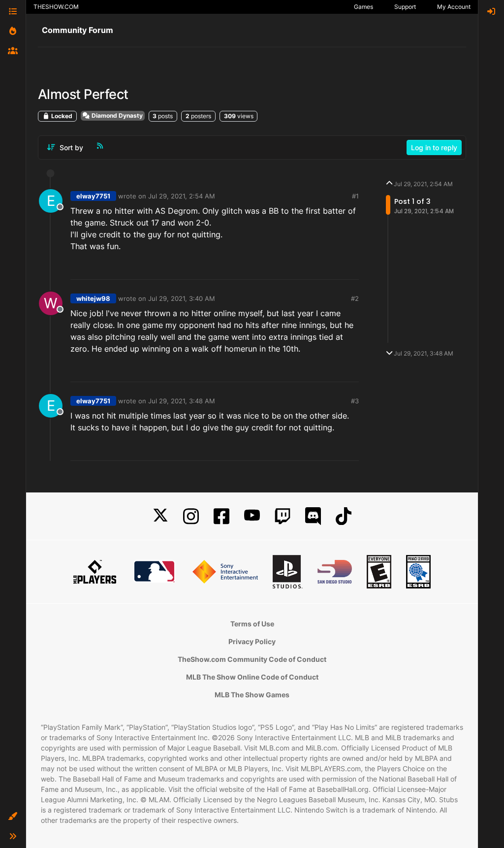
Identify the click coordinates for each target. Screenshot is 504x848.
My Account (454, 6)
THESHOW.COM (56, 6)
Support (405, 6)
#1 (355, 196)
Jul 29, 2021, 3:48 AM (181, 401)
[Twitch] (282, 516)
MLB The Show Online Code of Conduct (252, 677)
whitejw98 (93, 298)
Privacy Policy (252, 641)
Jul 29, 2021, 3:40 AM (181, 298)
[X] (160, 516)
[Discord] (313, 516)
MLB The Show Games (252, 694)
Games (363, 6)
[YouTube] (252, 516)
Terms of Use (252, 624)
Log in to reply (434, 147)
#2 (355, 298)
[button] (13, 816)
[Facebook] (221, 516)
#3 (355, 401)
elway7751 (93, 196)
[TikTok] (343, 516)
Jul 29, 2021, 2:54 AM (181, 196)
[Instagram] (191, 516)
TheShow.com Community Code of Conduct (252, 659)
